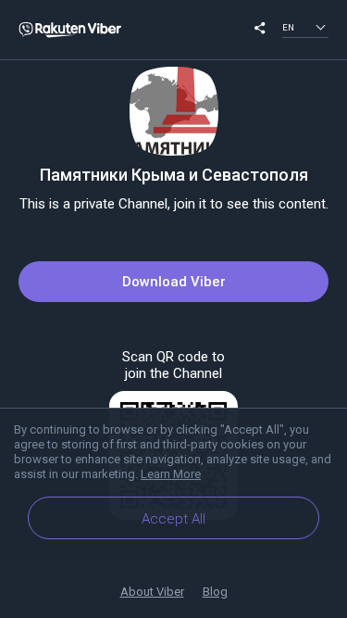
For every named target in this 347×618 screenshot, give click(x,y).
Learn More (171, 474)
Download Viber (174, 281)
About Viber (152, 592)
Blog (215, 592)
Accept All (173, 519)
